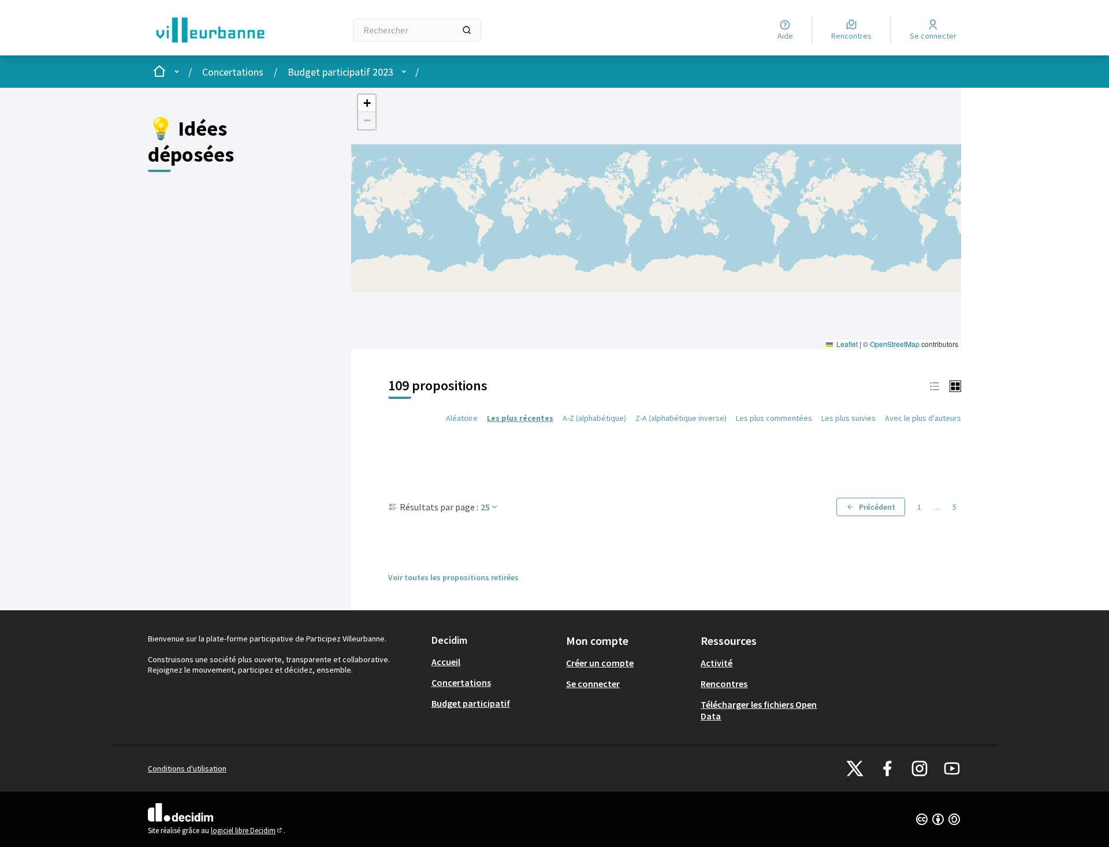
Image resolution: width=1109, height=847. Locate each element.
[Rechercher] (466, 30)
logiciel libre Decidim (247, 830)
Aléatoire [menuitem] (462, 418)
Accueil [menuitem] (445, 661)
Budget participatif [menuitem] (470, 703)
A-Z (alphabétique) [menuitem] (594, 418)
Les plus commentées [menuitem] (774, 418)
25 (485, 507)
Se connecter (593, 683)
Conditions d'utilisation (187, 768)
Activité (716, 663)
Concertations (232, 72)
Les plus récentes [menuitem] (520, 418)
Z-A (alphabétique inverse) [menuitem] (681, 418)
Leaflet (846, 344)
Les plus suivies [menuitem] (848, 418)
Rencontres (724, 683)
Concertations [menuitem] (461, 682)
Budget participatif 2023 (340, 72)
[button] (366, 103)
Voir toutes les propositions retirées (453, 577)
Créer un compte (600, 663)
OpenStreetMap (895, 344)
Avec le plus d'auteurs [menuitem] (923, 418)
